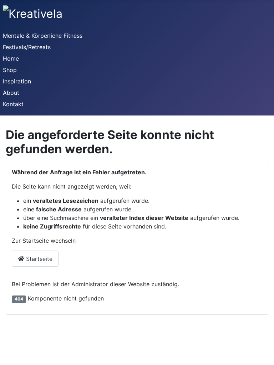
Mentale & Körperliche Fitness (42, 35)
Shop (10, 69)
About (11, 92)
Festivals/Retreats (27, 47)
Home (11, 58)
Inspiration (17, 81)
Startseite (38, 258)
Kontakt (13, 104)
